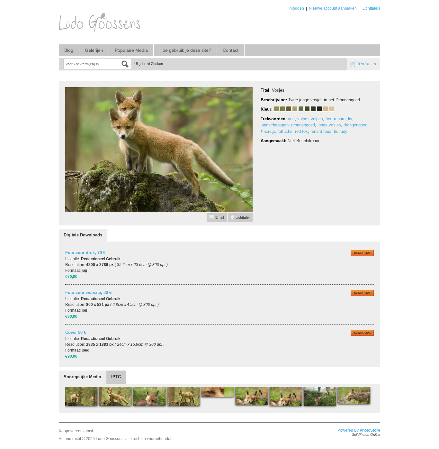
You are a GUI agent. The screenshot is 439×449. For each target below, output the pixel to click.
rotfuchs (284, 131)
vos (291, 118)
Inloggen (296, 8)
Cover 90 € (75, 332)
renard (339, 118)
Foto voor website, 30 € (88, 292)
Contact (230, 50)
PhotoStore (370, 430)
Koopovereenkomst (76, 431)
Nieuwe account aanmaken (333, 8)
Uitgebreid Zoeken (148, 64)
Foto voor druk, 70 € (85, 252)
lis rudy (340, 131)
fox (328, 118)
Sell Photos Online (366, 434)
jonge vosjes (329, 125)
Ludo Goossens (109, 438)
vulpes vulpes (310, 118)
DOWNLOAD (362, 253)
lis (350, 118)
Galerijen (94, 50)
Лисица (268, 131)
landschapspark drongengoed (288, 125)
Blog (68, 50)
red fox (301, 131)
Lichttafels (371, 8)
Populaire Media (131, 50)
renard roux (320, 131)
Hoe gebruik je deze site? (185, 50)
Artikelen (367, 64)
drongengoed (355, 125)
